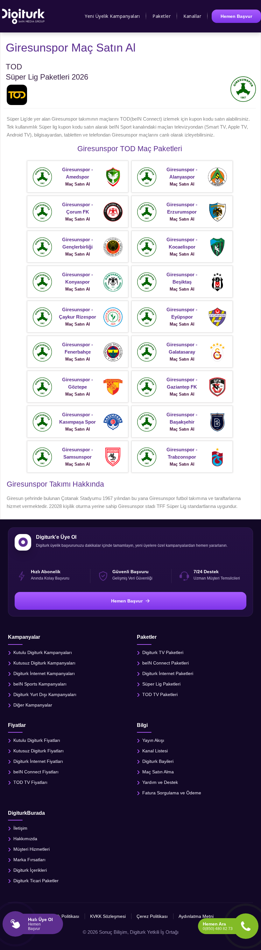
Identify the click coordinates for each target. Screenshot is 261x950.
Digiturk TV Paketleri (162, 652)
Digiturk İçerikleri (30, 869)
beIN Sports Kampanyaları (40, 683)
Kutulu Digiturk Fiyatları (36, 739)
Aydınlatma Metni (196, 916)
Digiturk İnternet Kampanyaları (44, 673)
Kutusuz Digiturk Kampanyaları (44, 662)
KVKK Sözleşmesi (108, 916)
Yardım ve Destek (160, 782)
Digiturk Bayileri (157, 761)
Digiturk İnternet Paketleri (167, 673)
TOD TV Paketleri (160, 694)
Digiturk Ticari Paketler (36, 880)
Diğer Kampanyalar (32, 704)
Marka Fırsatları (29, 859)
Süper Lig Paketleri (161, 683)
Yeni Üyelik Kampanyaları (112, 16)
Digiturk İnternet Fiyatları (38, 761)
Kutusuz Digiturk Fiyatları (38, 750)
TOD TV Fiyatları (30, 782)
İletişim (20, 827)
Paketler (161, 16)
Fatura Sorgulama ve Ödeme (171, 792)
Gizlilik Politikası (63, 916)
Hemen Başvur (236, 16)
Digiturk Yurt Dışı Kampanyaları (44, 694)
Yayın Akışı (153, 739)
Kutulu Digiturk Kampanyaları (42, 652)
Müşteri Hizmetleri (31, 848)
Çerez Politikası (152, 916)
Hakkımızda (25, 838)
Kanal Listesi (155, 750)
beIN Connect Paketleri (165, 662)
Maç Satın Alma (158, 771)
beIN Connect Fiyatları (36, 771)
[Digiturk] (23, 16)
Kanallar (192, 16)
